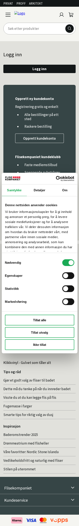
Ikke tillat (39, 344)
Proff (21, 3)
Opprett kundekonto (39, 138)
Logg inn (39, 69)
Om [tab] (64, 190)
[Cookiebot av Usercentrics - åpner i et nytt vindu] (56, 178)
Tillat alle (39, 320)
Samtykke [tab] (14, 190)
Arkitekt (36, 3)
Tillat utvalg (39, 332)
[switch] (68, 275)
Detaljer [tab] (39, 190)
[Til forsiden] (34, 14)
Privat (8, 3)
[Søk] (69, 28)
